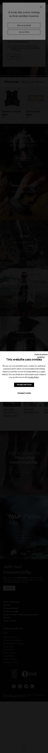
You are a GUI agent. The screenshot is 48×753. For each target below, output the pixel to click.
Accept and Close (24, 385)
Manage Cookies (24, 393)
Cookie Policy (33, 377)
